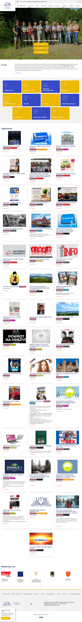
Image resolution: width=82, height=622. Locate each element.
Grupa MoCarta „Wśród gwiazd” (12, 373)
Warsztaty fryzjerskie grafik (11, 286)
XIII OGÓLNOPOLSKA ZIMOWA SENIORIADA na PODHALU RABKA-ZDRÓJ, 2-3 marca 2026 (66, 403)
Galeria (78, 5)
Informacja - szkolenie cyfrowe (12, 202)
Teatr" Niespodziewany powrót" (65, 344)
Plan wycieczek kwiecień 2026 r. (65, 317)
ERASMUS (71, 5)
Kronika (37, 5)
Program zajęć (30, 6)
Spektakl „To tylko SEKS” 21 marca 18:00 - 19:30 (66, 446)
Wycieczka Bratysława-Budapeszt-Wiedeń (66, 146)
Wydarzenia (13, 147)
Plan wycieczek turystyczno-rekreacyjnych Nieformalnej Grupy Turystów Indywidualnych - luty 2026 (66, 511)
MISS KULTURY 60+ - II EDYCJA (11, 146)
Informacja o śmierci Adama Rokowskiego (11, 402)
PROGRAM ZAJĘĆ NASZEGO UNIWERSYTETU (38, 510)
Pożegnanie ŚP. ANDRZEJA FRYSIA (13, 228)
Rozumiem (5, 618)
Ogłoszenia (41, 52)
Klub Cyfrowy (14, 204)
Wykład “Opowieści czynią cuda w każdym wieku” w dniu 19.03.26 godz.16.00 (39, 346)
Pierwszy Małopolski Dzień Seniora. (66, 173)
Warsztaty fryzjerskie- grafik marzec (40, 373)
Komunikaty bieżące (42, 149)
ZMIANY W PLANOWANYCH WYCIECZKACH (64, 287)
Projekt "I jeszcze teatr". (36, 401)
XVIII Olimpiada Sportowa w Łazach (66, 202)
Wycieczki (39, 230)
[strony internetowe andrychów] (41, 617)
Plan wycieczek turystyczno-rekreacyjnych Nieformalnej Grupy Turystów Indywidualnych (39, 476)
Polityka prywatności (74, 594)
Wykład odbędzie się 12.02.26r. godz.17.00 (12, 510)
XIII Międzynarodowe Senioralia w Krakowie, (12, 317)
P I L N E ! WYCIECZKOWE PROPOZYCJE (41, 228)
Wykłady (51, 5)
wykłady (58, 594)
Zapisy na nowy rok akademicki (39, 202)
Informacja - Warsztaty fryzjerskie (39, 259)
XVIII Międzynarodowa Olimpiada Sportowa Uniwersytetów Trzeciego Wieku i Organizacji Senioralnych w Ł (40, 175)
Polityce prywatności (6, 615)
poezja (12, 176)
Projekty (57, 5)
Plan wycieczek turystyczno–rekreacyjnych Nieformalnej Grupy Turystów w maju (39, 288)
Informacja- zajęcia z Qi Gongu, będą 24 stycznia (41, 547)
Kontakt (42, 594)
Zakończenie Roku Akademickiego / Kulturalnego (13, 259)
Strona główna (6, 594)
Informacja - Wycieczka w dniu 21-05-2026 (66, 374)
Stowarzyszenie (21, 5)
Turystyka (66, 233)
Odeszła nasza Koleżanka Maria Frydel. (41, 317)
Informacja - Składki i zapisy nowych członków (40, 146)
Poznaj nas (41, 44)
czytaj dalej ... (18, 73)
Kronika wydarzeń (16, 594)
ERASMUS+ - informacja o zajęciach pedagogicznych (13, 475)
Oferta (41, 48)
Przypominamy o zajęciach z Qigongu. (40, 445)
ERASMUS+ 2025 (64, 6)
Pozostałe (39, 204)
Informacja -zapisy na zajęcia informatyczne (64, 259)
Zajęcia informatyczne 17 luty (11, 445)
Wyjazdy (66, 149)
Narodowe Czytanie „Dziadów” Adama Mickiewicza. (14, 174)
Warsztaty (40, 260)
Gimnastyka (40, 447)
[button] (40, 586)
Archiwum (44, 5)
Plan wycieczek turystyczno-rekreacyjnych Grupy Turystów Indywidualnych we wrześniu (65, 230)
